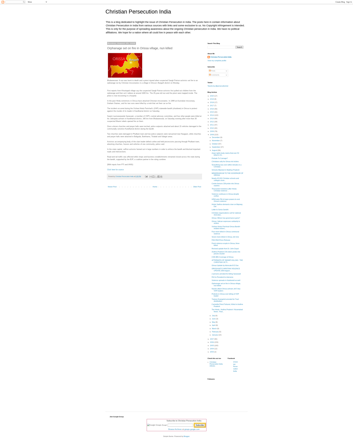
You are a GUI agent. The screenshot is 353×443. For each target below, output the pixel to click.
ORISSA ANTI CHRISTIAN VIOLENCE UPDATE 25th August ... (226, 270)
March (214, 329)
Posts (213, 71)
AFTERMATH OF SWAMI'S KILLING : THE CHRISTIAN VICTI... (227, 261)
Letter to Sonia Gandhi (220, 210)
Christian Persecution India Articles (216, 364)
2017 (212, 106)
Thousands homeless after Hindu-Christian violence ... (224, 190)
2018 (212, 102)
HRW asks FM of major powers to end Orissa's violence (226, 200)
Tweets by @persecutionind (218, 86)
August (215, 150)
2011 (212, 125)
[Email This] (150, 176)
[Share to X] (156, 176)
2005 (212, 346)
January (215, 335)
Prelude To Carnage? (220, 158)
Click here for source (115, 170)
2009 (212, 131)
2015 (212, 112)
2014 (212, 115)
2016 (212, 109)
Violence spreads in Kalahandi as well (226, 280)
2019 (212, 99)
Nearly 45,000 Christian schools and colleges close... (225, 179)
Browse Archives (175, 429)
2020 (212, 96)
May (214, 322)
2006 (212, 342)
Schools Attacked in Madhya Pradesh (226, 170)
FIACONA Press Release (221, 240)
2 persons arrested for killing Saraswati (226, 274)
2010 (212, 128)
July (213, 316)
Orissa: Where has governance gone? (226, 218)
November (216, 141)
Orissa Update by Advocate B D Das (225, 265)
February (215, 332)
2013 (212, 119)
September (216, 147)
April (214, 325)
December (216, 137)
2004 (212, 349)
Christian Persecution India (138, 12)
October (215, 144)
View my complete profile (217, 61)
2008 (212, 135)
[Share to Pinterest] (161, 176)
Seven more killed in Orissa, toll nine (225, 237)
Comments (215, 75)
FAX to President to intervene (222, 277)
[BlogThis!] (153, 176)
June (214, 319)
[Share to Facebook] (158, 176)
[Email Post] (146, 176)
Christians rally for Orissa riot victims (225, 162)
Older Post (197, 187)
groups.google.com (192, 429)
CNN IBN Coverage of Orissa (222, 257)
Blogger (186, 436)
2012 (212, 122)
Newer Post (112, 187)
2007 (212, 339)
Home (155, 187)
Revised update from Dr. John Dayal (225, 249)
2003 (212, 352)
